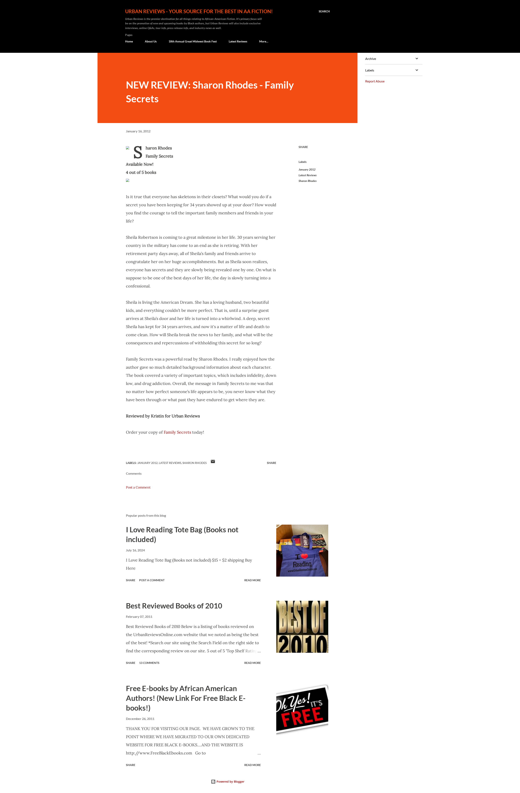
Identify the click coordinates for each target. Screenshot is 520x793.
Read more (252, 580)
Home (129, 41)
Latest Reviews (238, 41)
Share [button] (303, 147)
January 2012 (307, 169)
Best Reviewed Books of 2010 (174, 605)
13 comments (149, 662)
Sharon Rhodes (308, 181)
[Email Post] (212, 463)
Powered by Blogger (230, 781)
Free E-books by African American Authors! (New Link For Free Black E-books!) (186, 698)
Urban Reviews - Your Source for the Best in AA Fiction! (199, 11)
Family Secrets (177, 432)
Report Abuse (375, 81)
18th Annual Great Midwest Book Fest (193, 41)
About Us (151, 41)
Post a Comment (138, 487)
